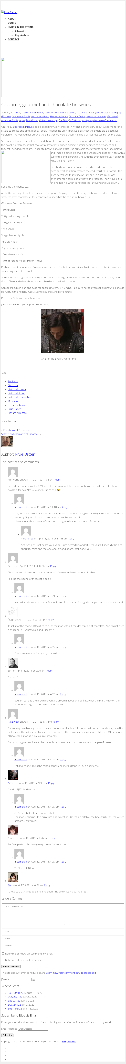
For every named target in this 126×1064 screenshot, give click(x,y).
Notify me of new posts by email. (23, 960)
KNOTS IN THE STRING (20, 26)
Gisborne (108, 112)
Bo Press (13, 381)
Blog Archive (21, 35)
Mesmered (112, 116)
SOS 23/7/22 (15, 996)
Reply (57, 479)
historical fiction (77, 116)
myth (22, 120)
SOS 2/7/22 (14, 1004)
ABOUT (12, 18)
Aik (9, 885)
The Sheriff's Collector (70, 120)
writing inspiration (91, 120)
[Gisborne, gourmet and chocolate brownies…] (31, 96)
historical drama (17, 389)
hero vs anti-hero (40, 116)
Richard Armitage (48, 120)
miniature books (9, 120)
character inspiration (32, 112)
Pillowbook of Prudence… (17, 430)
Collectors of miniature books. (59, 112)
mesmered (20, 507)
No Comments (109, 120)
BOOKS (12, 22)
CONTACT (13, 39)
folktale (99, 112)
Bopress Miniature (23, 126)
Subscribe (20, 31)
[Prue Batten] (9, 12)
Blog (18, 112)
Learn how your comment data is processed (71, 972)
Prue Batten (32, 120)
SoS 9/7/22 (14, 1000)
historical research (95, 116)
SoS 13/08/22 (15, 992)
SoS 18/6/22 (15, 1008)
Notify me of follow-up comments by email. (29, 953)
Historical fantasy (59, 116)
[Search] (33, 980)
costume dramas (85, 112)
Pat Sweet (13, 721)
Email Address (9, 1028)
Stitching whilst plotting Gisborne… (20, 434)
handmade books (21, 116)
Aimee (11, 783)
